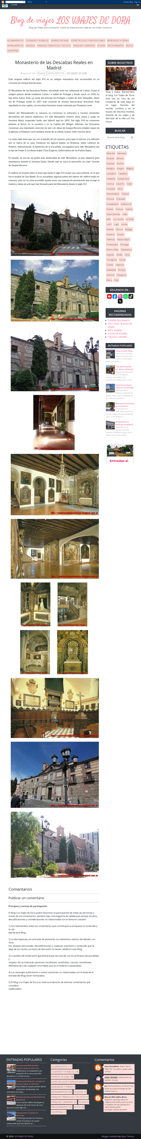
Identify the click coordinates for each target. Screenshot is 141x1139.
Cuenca (110, 183)
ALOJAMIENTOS (15, 40)
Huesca (119, 209)
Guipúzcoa (126, 204)
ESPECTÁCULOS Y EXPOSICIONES (88, 40)
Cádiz (129, 183)
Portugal (124, 244)
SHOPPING (13, 50)
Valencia (120, 264)
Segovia (110, 254)
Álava (109, 280)
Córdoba (110, 188)
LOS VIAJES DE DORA (94, 20)
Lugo (116, 224)
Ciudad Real (123, 178)
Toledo (109, 264)
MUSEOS (30, 45)
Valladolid (111, 269)
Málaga (128, 229)
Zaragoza (121, 274)
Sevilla (119, 254)
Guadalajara (112, 204)
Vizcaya (121, 269)
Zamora (110, 274)
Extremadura (112, 193)
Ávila (116, 280)
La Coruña (118, 219)
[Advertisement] (120, 509)
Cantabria (111, 173)
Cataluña (110, 178)
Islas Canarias (113, 214)
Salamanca (126, 249)
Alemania (121, 153)
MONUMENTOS (15, 45)
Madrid (42, 73)
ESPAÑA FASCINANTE (119, 320)
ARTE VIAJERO (115, 330)
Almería (120, 158)
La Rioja (130, 219)
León (109, 224)
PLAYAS (101, 45)
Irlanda (128, 209)
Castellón (122, 173)
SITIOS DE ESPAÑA (117, 333)
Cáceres (120, 183)
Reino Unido (112, 249)
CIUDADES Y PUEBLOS (37, 40)
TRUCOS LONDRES (117, 336)
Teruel (122, 259)
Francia (125, 193)
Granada (120, 198)
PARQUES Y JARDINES (84, 45)
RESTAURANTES (116, 45)
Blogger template (110, 1136)
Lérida (124, 224)
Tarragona (111, 259)
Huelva (109, 209)
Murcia (119, 229)
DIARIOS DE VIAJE (60, 40)
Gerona (110, 198)
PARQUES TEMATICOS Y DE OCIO (54, 45)
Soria (127, 254)
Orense (120, 234)
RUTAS (129, 45)
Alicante (110, 158)
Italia (125, 214)
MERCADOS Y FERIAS (118, 40)
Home (14, 4)
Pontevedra (112, 244)
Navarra (110, 234)
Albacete (110, 153)
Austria (120, 163)
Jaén (108, 219)
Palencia (110, 239)
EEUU (120, 188)
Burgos (120, 168)
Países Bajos (123, 239)
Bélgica (129, 168)
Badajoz (110, 168)
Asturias (110, 163)
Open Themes (127, 1136)
